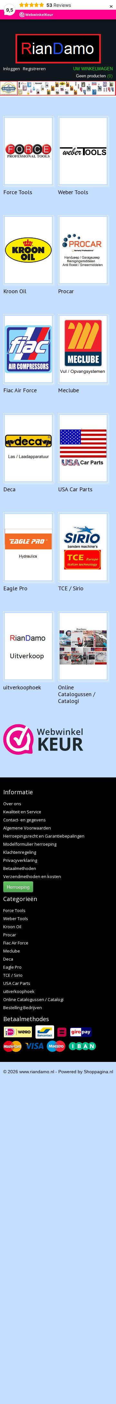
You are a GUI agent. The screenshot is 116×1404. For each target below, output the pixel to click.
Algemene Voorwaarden (27, 828)
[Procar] (83, 250)
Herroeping (18, 887)
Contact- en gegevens (24, 820)
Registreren (34, 69)
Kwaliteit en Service (22, 812)
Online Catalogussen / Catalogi (76, 694)
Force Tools (17, 192)
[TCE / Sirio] (83, 547)
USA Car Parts (75, 489)
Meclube (68, 390)
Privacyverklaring (20, 860)
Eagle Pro (15, 588)
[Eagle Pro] (28, 547)
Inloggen (11, 69)
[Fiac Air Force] (28, 349)
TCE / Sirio (70, 588)
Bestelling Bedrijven (22, 1007)
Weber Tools (73, 192)
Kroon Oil (14, 291)
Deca (9, 489)
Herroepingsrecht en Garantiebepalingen (43, 836)
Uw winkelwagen (93, 68)
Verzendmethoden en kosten (32, 876)
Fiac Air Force (20, 390)
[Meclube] (83, 349)
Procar (66, 291)
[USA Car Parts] (83, 448)
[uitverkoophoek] (28, 646)
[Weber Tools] (83, 151)
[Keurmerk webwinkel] (43, 739)
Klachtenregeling (19, 852)
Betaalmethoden (19, 868)
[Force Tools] (28, 151)
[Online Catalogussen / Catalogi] (83, 646)
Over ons (12, 804)
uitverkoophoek (22, 687)
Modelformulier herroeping (29, 844)
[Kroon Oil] (28, 250)
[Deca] (28, 448)
